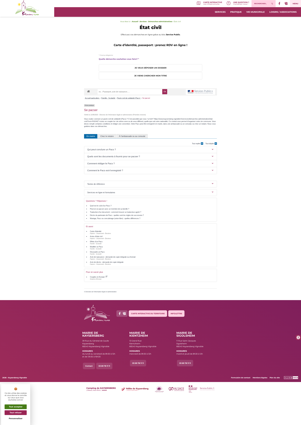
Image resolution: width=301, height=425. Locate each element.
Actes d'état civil (96, 236)
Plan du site (275, 378)
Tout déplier (210, 144)
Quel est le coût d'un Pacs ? (100, 206)
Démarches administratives (160, 21)
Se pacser (146, 98)
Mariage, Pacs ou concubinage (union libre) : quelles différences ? (115, 218)
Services (220, 12)
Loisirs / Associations (283, 12)
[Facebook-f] (120, 313)
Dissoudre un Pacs (97, 252)
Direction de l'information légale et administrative (101, 292)
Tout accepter (15, 407)
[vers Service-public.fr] (200, 92)
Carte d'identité (95, 231)
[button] (150, 149)
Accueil (135, 21)
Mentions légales (260, 378)
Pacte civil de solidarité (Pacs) (129, 98)
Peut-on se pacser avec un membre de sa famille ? (109, 209)
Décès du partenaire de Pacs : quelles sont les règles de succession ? (117, 215)
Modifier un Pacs (96, 247)
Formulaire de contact (240, 378)
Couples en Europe (97, 277)
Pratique (236, 12)
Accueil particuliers (92, 98)
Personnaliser (15, 418)
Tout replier (196, 144)
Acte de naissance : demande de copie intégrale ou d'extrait (112, 257)
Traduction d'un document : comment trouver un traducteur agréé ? (115, 212)
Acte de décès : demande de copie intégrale (106, 262)
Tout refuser (16, 412)
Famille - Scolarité (108, 98)
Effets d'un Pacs (96, 242)
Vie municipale (255, 12)
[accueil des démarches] (88, 91)
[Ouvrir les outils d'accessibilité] (298, 337)
